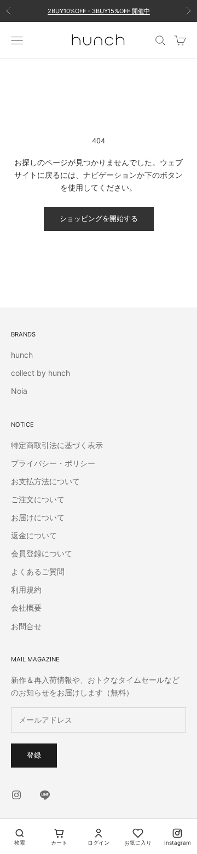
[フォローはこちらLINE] (44, 794)
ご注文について (38, 499)
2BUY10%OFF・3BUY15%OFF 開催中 (99, 11)
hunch (22, 354)
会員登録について (41, 553)
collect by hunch (40, 372)
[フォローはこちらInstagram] (16, 794)
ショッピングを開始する (99, 218)
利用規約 (26, 589)
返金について (34, 535)
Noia (19, 391)
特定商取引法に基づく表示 (57, 445)
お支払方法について (45, 481)
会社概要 (26, 607)
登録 (34, 755)
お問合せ (26, 626)
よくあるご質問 (38, 571)
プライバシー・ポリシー (53, 463)
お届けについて (38, 517)
